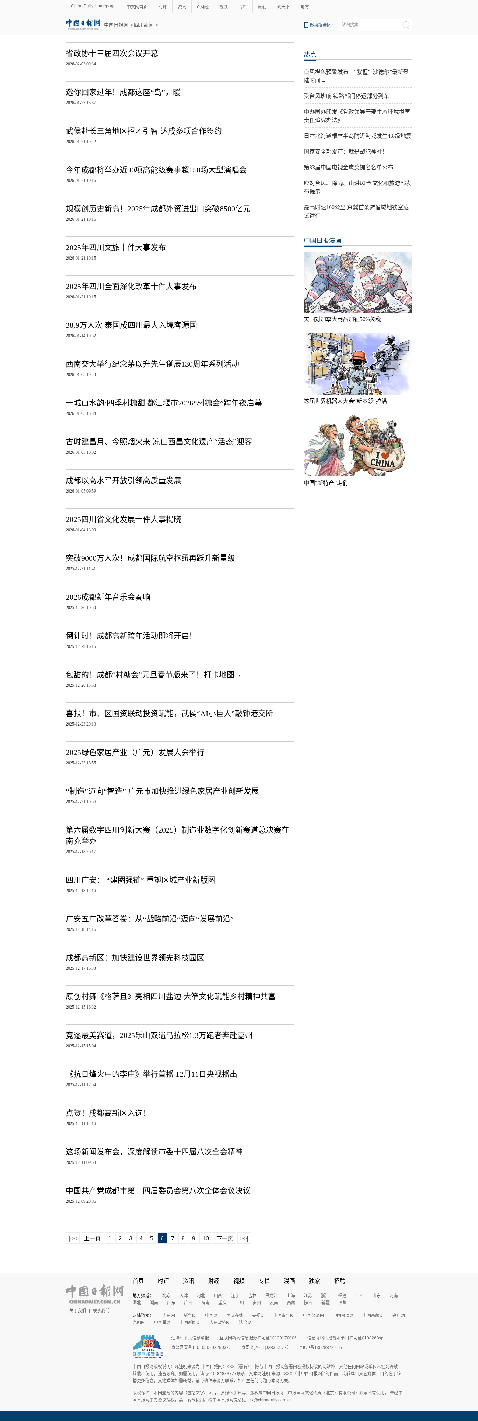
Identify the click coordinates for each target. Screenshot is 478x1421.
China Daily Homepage (93, 5)
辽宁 (235, 1295)
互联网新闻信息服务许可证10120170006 (258, 1338)
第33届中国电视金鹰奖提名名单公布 (348, 167)
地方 (305, 7)
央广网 (398, 1315)
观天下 (283, 7)
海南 (205, 1302)
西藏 (291, 1302)
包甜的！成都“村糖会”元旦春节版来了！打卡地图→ (154, 674)
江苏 (308, 1295)
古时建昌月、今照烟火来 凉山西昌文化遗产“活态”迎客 (159, 441)
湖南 (154, 1302)
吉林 (252, 1295)
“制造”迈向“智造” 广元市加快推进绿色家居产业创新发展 (162, 791)
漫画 (289, 1281)
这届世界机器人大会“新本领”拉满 (345, 401)
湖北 (137, 1302)
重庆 (222, 1302)
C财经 (203, 7)
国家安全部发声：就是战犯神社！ (346, 152)
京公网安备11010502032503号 (201, 1347)
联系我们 (101, 1310)
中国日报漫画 (323, 240)
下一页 (224, 1239)
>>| (244, 1239)
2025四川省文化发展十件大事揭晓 (123, 519)
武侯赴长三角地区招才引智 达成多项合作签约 (144, 131)
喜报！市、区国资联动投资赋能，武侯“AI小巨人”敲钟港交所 (169, 713)
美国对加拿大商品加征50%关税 (342, 319)
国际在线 (234, 1315)
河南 (393, 1295)
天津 (184, 1295)
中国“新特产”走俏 (326, 483)
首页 (138, 1281)
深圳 (342, 1302)
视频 (223, 7)
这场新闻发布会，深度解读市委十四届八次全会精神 (154, 1151)
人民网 (168, 1315)
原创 (262, 7)
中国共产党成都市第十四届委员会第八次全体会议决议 (158, 1190)
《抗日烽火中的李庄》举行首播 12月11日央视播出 (151, 1074)
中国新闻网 (190, 1322)
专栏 (243, 7)
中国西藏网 (373, 1315)
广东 (171, 1302)
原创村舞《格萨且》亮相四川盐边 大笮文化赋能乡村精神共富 (171, 996)
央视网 (258, 1315)
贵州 (257, 1302)
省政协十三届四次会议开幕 (112, 53)
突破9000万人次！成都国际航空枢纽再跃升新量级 (150, 558)
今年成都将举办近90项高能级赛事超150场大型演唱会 (156, 169)
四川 (240, 1302)
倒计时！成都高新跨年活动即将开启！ (131, 635)
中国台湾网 (343, 1315)
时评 (163, 7)
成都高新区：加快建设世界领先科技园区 (135, 957)
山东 (376, 1295)
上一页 (92, 1239)
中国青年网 (283, 1315)
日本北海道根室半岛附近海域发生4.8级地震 (358, 136)
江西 (359, 1295)
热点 (310, 54)
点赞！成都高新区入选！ (108, 1113)
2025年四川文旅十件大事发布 (116, 247)
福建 (342, 1295)
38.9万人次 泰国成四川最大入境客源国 (131, 325)
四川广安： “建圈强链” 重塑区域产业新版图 (141, 880)
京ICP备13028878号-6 (320, 1347)
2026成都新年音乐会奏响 (108, 597)
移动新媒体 (320, 25)
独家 (314, 1281)
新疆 (325, 1302)
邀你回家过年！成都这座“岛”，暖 (123, 92)
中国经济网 (313, 1315)
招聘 (339, 1281)
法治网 (245, 1322)
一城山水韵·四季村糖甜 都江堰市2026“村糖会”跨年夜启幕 (164, 402)
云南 (274, 1302)
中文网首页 (137, 7)
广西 (188, 1302)
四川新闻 (144, 25)
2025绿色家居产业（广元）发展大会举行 (135, 752)
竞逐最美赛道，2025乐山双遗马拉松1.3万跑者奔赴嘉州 (159, 1035)
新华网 (190, 1315)
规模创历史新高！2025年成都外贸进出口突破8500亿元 (158, 208)
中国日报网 (116, 25)
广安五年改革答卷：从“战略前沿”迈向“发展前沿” (150, 918)
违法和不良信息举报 (190, 1338)
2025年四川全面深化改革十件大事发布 (131, 286)
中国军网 (162, 1322)
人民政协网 (219, 1322)
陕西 (308, 1302)
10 (206, 1239)
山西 (218, 1295)
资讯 (182, 7)
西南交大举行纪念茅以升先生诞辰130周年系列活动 (152, 364)
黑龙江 (271, 1295)
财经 (213, 1281)
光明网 (139, 1322)
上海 (291, 1295)
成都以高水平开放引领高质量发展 (123, 480)
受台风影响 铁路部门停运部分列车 (346, 96)
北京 (166, 1295)
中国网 (211, 1315)
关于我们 (77, 1310)
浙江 (325, 1295)
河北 (201, 1295)
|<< (73, 1239)
